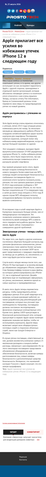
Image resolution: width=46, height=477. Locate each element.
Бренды (30, 25)
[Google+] (25, 11)
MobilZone (9, 79)
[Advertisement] (23, 401)
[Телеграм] (9, 11)
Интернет (27, 79)
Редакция (23, 457)
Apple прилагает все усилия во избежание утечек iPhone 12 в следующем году (22, 372)
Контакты (23, 460)
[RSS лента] (29, 11)
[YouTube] (21, 11)
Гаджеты (18, 79)
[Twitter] (13, 11)
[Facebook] (17, 11)
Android (18, 25)
